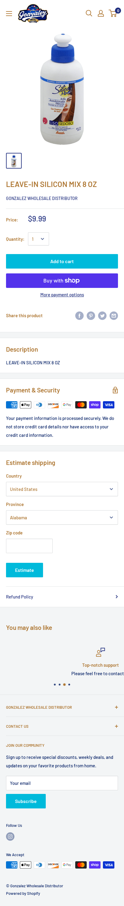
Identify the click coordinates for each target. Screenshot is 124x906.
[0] (113, 13)
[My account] (101, 13)
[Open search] (89, 13)
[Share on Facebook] (79, 315)
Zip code (14, 532)
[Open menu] (9, 13)
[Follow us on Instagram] (10, 836)
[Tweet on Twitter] (102, 315)
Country (14, 476)
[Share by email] (114, 315)
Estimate (24, 570)
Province (15, 504)
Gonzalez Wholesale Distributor (42, 198)
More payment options (62, 294)
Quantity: (15, 239)
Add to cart (62, 261)
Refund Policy (19, 596)
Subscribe (26, 801)
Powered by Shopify (23, 893)
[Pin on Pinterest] (91, 315)
